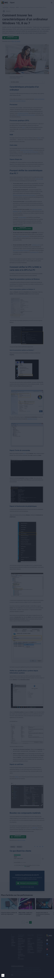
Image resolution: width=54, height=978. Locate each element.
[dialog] (27, 489)
